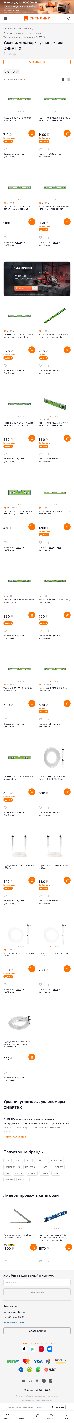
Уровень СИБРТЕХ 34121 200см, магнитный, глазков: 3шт (54, 119)
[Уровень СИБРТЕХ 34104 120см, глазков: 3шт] (55, 608)
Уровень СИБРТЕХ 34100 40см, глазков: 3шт (18, 777)
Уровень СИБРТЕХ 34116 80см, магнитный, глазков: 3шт (53, 335)
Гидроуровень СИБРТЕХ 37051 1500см (53, 866)
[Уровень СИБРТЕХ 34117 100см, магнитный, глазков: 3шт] (19, 342)
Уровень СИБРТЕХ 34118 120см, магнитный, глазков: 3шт (54, 207)
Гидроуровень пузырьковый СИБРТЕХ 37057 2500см (53, 777)
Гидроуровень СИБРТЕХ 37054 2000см (18, 866)
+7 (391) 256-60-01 (14, 1316)
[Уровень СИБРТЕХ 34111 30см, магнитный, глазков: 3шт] (19, 519)
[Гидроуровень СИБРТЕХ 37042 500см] (55, 961)
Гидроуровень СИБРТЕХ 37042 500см (54, 954)
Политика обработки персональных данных (37, 1396)
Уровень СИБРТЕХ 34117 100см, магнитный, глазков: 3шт (18, 335)
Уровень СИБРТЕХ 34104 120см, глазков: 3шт (54, 600)
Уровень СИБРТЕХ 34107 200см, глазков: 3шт (54, 512)
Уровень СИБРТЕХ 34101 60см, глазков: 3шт (53, 689)
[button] (7, 1416)
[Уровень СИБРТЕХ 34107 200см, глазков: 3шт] (55, 519)
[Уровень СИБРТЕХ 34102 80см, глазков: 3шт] (19, 696)
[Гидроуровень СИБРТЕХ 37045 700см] (19, 961)
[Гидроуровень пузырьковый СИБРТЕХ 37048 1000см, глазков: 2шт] (19, 1050)
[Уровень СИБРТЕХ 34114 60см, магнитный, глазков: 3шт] (19, 431)
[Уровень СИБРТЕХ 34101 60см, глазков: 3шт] (55, 696)
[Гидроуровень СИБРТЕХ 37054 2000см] (19, 873)
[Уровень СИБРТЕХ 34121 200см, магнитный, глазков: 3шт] (55, 126)
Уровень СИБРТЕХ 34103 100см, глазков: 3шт (19, 119)
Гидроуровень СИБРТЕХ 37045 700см (18, 954)
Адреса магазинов (13, 1322)
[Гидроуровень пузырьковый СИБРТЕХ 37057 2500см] (55, 784)
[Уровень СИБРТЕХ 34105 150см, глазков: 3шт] (19, 608)
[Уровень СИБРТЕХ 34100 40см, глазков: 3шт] (19, 784)
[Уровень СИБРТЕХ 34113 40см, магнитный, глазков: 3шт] (55, 431)
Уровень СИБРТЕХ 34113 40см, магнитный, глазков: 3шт (53, 424)
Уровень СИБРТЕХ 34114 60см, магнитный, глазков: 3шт (18, 424)
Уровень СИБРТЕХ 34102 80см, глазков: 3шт (18, 689)
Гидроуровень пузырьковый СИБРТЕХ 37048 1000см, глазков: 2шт (17, 1044)
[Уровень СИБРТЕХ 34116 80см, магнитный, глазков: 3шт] (55, 342)
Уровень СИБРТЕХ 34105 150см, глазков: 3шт (19, 600)
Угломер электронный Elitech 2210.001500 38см (17, 1236)
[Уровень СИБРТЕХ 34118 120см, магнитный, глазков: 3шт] (55, 214)
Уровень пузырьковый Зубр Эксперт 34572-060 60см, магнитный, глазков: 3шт (52, 1237)
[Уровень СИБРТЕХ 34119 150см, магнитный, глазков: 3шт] (19, 214)
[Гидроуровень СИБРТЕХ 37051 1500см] (55, 873)
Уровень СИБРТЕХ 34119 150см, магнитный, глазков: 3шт (18, 207)
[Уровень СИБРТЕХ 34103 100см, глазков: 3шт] (19, 126)
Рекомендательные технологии (37, 1400)
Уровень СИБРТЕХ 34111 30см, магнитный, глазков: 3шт (18, 512)
